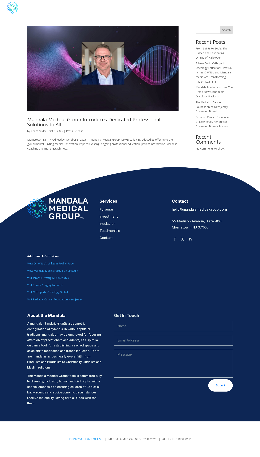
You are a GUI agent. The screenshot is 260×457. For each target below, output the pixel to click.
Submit (220, 385)
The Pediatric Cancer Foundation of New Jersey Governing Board (212, 106)
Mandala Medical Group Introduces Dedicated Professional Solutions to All (93, 122)
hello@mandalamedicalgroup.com (199, 209)
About (104, 8)
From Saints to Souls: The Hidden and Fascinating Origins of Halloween (211, 53)
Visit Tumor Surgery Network (45, 285)
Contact (205, 8)
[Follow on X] (182, 239)
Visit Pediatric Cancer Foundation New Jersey (54, 299)
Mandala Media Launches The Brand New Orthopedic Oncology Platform (214, 91)
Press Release (74, 131)
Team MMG (38, 131)
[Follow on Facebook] (175, 239)
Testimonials (244, 8)
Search (226, 30)
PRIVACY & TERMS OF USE (85, 439)
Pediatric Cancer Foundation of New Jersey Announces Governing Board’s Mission (213, 121)
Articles (223, 8)
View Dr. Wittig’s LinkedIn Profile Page (50, 263)
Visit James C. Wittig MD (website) (48, 278)
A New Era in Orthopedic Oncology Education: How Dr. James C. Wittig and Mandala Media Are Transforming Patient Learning (214, 72)
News (189, 8)
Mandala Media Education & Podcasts (147, 8)
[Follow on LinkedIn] (190, 239)
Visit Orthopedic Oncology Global (47, 292)
